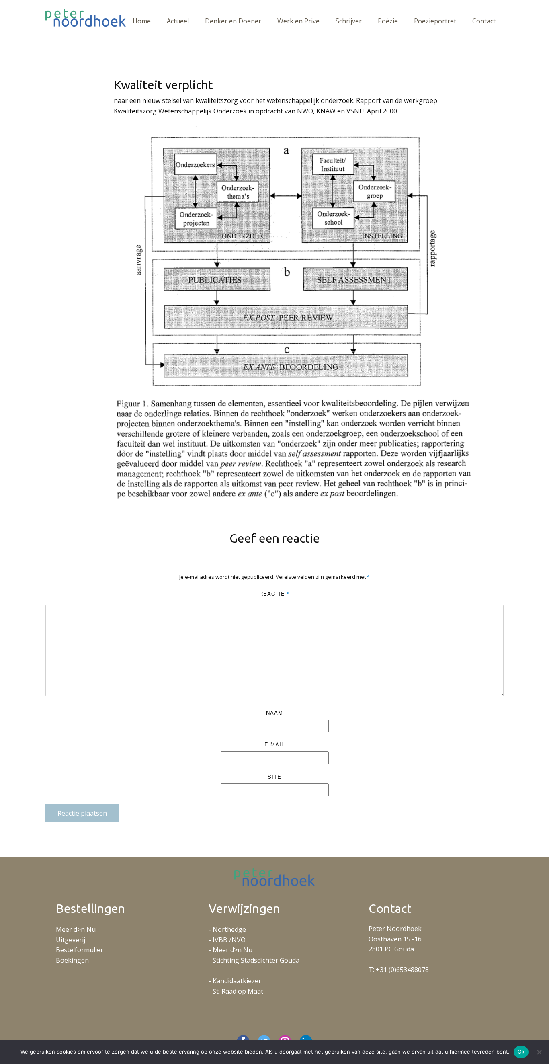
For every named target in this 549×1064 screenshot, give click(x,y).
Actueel (178, 20)
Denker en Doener (233, 20)
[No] (539, 1052)
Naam (274, 712)
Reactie (274, 593)
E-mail (274, 744)
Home (142, 20)
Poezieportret (435, 20)
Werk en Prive (298, 20)
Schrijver (349, 20)
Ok (521, 1051)
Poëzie (388, 20)
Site (274, 776)
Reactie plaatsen (82, 813)
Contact (484, 20)
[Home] (85, 18)
